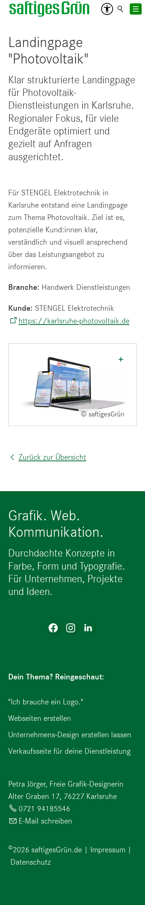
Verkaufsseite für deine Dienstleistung (69, 751)
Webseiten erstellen (39, 718)
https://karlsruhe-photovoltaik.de (74, 320)
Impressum (107, 849)
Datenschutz (30, 862)
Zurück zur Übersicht (52, 457)
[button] (107, 9)
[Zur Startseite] (49, 9)
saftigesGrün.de (56, 849)
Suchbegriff (120, 9)
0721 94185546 (44, 808)
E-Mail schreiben (45, 820)
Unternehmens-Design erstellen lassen (69, 734)
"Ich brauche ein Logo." (45, 701)
